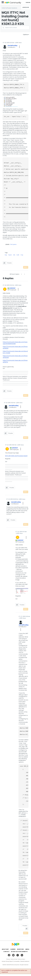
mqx (22, 255)
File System (13, 244)
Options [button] (25, 34)
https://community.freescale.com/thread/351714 (15, 361)
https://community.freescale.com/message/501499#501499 (15, 343)
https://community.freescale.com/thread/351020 (15, 347)
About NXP (5, 949)
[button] (19, 47)
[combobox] (15, 27)
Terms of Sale (21, 959)
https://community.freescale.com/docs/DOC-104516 (15, 352)
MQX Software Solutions (9, 8)
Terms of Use (14, 959)
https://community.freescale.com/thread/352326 (15, 356)
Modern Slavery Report (7, 961)
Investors (20, 949)
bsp (6, 255)
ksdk (18, 255)
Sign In (28, 2)
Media (27, 949)
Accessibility (17, 961)
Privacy (8, 959)
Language (25, 7)
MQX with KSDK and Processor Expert (16, 456)
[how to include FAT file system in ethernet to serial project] (24, 274)
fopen (10, 255)
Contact (6, 951)
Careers (13, 949)
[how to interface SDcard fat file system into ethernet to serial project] (21, 274)
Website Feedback (24, 961)
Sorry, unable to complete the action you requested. (14, 971)
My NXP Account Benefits (19, 951)
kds (14, 255)
